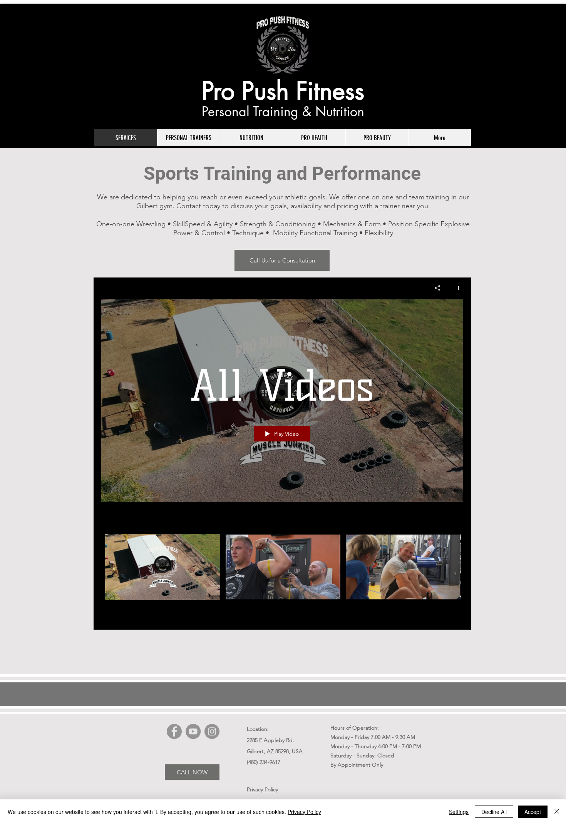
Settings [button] (459, 812)
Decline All (494, 812)
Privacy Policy (304, 812)
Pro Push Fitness (283, 91)
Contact (188, 206)
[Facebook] (174, 731)
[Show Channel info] (455, 287)
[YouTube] (193, 731)
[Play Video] (163, 567)
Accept (532, 812)
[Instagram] (211, 731)
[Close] (556, 812)
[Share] (437, 287)
